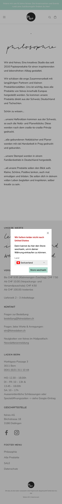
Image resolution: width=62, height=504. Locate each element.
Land (17, 258)
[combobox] (25, 262)
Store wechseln (38, 270)
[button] (48, 233)
